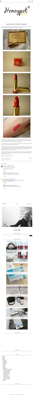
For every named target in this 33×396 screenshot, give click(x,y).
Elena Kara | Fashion (5, 375)
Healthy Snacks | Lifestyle (6, 376)
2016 (3, 359)
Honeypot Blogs (8, 173)
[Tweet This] (30, 158)
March (4, 367)
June (4, 365)
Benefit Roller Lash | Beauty (6, 374)
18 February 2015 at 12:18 (15, 173)
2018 (3, 357)
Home (17, 203)
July (3, 364)
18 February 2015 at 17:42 (15, 185)
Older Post (29, 203)
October (4, 362)
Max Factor (7, 159)
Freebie (8, 158)
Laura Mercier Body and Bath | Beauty (7, 369)
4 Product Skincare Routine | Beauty (17, 295)
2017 (3, 358)
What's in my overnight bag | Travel (17, 250)
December (4, 360)
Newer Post (4, 203)
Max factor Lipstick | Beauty (6, 372)
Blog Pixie (15, 394)
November (4, 361)
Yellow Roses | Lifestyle (6, 373)
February (4, 368)
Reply (4, 169)
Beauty (5, 158)
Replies (5, 171)
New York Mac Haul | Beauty (6, 377)
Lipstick (3, 159)
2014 (3, 380)
